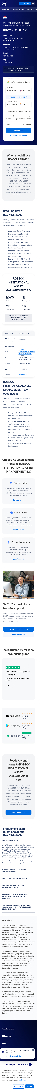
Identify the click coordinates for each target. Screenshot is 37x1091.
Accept (29, 1086)
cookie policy (23, 1080)
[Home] (4, 4)
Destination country (13, 79)
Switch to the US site (13, 1056)
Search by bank (18, 9)
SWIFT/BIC (6, 9)
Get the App (25, 3)
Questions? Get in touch (18, 136)
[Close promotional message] (33, 1050)
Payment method (11, 111)
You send (10, 87)
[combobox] (26, 111)
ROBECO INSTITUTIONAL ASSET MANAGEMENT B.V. (27, 352)
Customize (18, 1086)
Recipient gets (12, 101)
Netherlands (23, 374)
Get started (18, 130)
